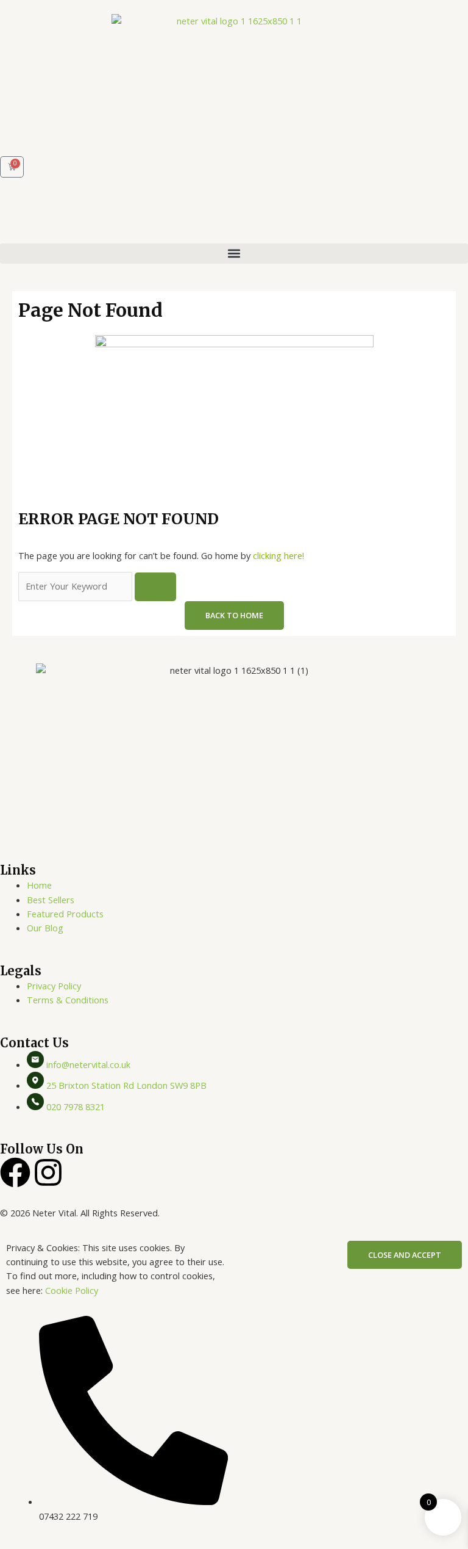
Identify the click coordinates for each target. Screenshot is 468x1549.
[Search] (155, 586)
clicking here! (278, 555)
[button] (234, 254)
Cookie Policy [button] (71, 1290)
